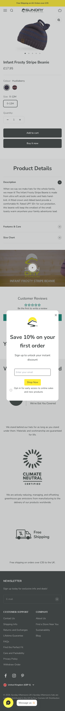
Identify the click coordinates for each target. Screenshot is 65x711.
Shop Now (32, 382)
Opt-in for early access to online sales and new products (33, 390)
